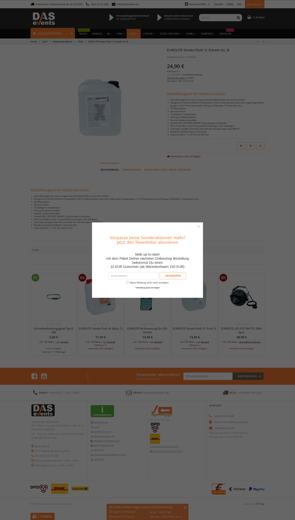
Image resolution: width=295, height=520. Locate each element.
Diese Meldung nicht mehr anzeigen (149, 282)
